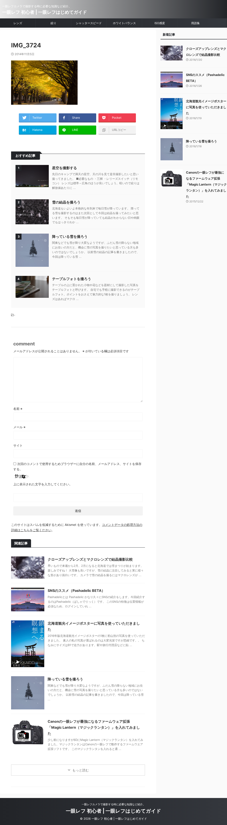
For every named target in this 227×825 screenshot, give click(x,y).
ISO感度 (160, 23)
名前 (17, 409)
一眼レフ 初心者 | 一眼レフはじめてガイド (44, 12)
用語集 (195, 23)
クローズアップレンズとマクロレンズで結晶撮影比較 (90, 559)
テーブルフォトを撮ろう (71, 279)
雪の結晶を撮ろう (66, 202)
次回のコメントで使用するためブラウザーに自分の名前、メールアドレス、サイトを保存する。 (77, 466)
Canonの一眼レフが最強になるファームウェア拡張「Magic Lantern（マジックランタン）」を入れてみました (94, 727)
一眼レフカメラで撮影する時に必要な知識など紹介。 (113, 804)
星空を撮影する (64, 168)
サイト (18, 445)
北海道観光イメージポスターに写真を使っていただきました (206, 107)
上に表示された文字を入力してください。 (42, 484)
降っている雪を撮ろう (70, 236)
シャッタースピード (89, 23)
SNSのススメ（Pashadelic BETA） (76, 590)
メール (19, 427)
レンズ (18, 23)
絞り (53, 23)
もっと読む (80, 770)
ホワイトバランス (124, 23)
